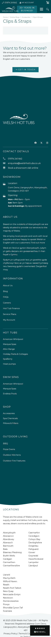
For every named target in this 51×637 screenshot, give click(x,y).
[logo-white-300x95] (10, 9)
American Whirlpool (13, 339)
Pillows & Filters (10, 423)
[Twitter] (41, 143)
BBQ (5, 443)
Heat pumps (9, 364)
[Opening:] (5, 196)
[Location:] (5, 184)
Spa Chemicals (10, 418)
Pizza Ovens (9, 449)
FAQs (5, 297)
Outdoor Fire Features (14, 460)
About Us (7, 285)
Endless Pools (10, 393)
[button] (47, 9)
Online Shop (14, 17)
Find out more (38, 242)
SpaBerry (7, 359)
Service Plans (9, 314)
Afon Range (9, 349)
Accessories (26, 17)
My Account (9, 320)
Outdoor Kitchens (12, 455)
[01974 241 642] (5, 158)
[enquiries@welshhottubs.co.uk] (5, 163)
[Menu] (41, 9)
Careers (7, 302)
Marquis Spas (9, 344)
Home (5, 17)
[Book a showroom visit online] (5, 168)
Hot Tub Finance (11, 308)
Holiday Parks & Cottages (15, 354)
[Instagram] (47, 143)
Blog (5, 291)
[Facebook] (35, 143)
